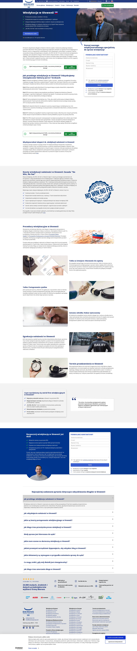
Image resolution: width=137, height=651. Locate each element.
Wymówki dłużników (97, 628)
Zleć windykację (72, 67)
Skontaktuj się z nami (30, 33)
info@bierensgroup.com (32, 620)
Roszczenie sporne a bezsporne (100, 620)
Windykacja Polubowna (52, 613)
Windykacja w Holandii (75, 624)
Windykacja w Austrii (74, 610)
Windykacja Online (51, 612)
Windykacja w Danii (74, 615)
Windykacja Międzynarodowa (54, 622)
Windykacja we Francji (75, 619)
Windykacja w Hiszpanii (75, 622)
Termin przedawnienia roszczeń (101, 610)
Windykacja (49, 5)
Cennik (57, 5)
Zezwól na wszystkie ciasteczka (115, 637)
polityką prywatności (103, 80)
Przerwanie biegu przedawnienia (101, 613)
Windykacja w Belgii (74, 612)
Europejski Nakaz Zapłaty (53, 627)
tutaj (32, 82)
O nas (62, 5)
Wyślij (99, 85)
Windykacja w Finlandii (75, 617)
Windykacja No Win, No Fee (53, 617)
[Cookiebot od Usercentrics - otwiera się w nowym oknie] (19, 648)
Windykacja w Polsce (51, 610)
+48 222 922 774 (30, 618)
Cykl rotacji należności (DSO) (100, 626)
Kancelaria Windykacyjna (52, 633)
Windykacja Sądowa (51, 615)
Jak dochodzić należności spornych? (101, 622)
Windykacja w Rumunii (75, 630)
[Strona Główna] (29, 6)
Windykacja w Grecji (74, 620)
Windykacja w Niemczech (76, 625)
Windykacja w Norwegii (75, 627)
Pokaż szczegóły (32, 648)
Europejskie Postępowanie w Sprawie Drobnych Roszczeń (44, 236)
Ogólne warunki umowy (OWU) (100, 630)
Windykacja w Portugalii (75, 629)
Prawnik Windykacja (51, 632)
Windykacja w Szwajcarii (75, 632)
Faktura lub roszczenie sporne (100, 618)
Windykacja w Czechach (75, 613)
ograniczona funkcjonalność (115, 641)
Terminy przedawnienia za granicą (101, 612)
